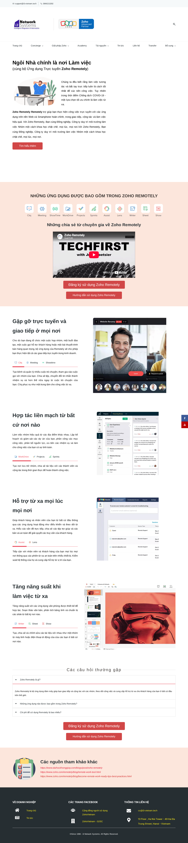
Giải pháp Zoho (59, 45)
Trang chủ (17, 45)
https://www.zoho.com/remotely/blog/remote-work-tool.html (70, 772)
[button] (94, 679)
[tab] (18, 362)
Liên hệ (136, 45)
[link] (35, 76)
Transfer (152, 45)
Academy (82, 45)
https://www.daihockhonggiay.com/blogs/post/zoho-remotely (71, 768)
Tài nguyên (101, 45)
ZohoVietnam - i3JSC (92, 821)
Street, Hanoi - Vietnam (157, 823)
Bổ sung (169, 45)
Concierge (36, 45)
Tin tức (120, 45)
